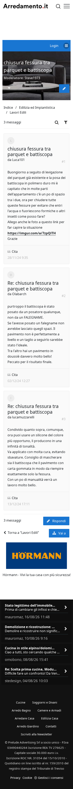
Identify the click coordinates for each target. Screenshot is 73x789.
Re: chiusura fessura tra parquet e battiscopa (33, 286)
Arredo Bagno (21, 710)
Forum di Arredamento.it (25, 6)
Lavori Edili (18, 112)
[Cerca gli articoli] (58, 6)
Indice (8, 107)
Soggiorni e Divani (44, 702)
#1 (63, 161)
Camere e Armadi (49, 710)
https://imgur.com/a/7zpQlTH (32, 233)
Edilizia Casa (49, 718)
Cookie (27, 778)
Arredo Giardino (28, 726)
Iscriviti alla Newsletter (36, 734)
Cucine (20, 702)
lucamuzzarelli (23, 417)
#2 (63, 296)
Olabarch (19, 294)
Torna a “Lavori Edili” (23, 532)
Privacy (15, 778)
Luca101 (18, 159)
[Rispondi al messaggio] (64, 88)
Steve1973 (32, 78)
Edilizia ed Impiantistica (37, 107)
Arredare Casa (24, 718)
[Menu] (67, 6)
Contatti (51, 726)
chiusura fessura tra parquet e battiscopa (30, 151)
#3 (63, 419)
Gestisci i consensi (50, 778)
